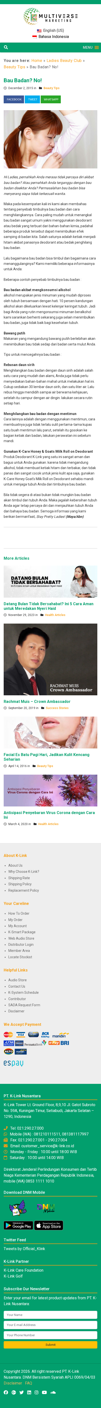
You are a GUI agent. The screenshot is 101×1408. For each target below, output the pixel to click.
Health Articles (55, 615)
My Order (15, 920)
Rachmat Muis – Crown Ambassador (37, 701)
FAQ (28, 1383)
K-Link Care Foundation (23, 1270)
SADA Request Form (24, 1005)
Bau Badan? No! (23, 80)
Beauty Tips (14, 67)
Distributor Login (21, 945)
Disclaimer (16, 1011)
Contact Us (16, 986)
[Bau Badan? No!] (50, 139)
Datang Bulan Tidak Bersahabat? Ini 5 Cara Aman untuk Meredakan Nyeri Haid (48, 606)
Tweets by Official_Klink (24, 1248)
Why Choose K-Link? (23, 872)
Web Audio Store (21, 938)
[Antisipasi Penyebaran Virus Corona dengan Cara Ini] (50, 790)
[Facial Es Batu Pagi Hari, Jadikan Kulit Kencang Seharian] (50, 732)
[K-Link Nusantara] (50, 14)
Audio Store (17, 980)
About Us (15, 865)
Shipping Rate (19, 878)
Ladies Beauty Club (64, 60)
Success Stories (57, 708)
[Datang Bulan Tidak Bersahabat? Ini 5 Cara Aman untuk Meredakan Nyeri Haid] (50, 581)
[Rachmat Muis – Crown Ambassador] (50, 659)
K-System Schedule (23, 992)
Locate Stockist (20, 957)
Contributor (17, 999)
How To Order (18, 913)
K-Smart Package (22, 932)
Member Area (19, 951)
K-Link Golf (13, 1276)
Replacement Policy (23, 890)
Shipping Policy (20, 884)
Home (36, 60)
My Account (17, 926)
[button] (87, 47)
